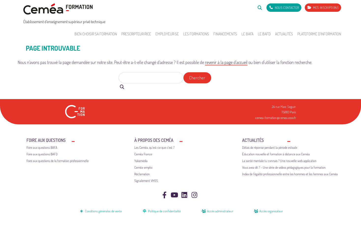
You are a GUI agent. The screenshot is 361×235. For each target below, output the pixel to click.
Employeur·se (167, 33)
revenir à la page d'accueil (226, 62)
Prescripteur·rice (136, 33)
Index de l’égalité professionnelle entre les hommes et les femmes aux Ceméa (290, 174)
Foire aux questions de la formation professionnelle (58, 161)
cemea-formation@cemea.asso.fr (275, 118)
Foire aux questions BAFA (42, 147)
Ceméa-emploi (143, 167)
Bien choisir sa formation (95, 33)
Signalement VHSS (146, 180)
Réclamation (142, 174)
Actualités (284, 33)
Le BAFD (264, 33)
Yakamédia (141, 161)
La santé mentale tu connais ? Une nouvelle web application (279, 161)
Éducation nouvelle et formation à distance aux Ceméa (276, 154)
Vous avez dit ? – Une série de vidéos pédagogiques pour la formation (284, 167)
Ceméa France (143, 154)
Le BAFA (247, 33)
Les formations (196, 33)
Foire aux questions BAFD (42, 154)
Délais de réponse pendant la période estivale (269, 147)
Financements (225, 33)
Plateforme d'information (319, 33)
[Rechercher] (259, 7)
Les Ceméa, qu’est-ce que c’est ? (154, 147)
